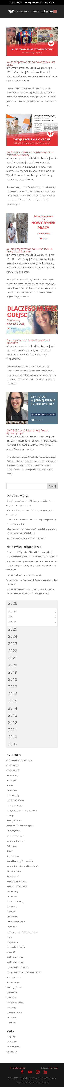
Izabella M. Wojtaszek (36, 67)
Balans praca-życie (28, 350)
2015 (12, 700)
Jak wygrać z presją (41, 593)
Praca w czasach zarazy (15, 901)
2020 (12, 665)
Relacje (9, 937)
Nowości (44, 72)
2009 (12, 744)
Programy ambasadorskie (15, 922)
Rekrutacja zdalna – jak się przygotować (21, 932)
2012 (12, 722)
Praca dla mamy (12, 891)
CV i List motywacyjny (14, 805)
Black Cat (9, 575)
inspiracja (49, 259)
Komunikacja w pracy (14, 836)
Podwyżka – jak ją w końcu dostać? (28, 575)
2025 (12, 629)
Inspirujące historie (13, 821)
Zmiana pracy (22, 80)
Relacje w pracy (12, 942)
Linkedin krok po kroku (15, 841)
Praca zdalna (11, 906)
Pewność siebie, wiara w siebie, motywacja (22, 866)
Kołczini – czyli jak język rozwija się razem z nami (25, 538)
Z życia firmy (11, 1007)
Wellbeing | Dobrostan (15, 987)
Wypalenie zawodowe (18, 175)
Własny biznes (11, 992)
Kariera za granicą (13, 831)
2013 (12, 715)
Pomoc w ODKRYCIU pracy (16, 881)
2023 (12, 643)
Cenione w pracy (12, 795)
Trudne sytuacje (45, 170)
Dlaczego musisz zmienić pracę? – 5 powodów (28, 341)
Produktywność (12, 917)
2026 (12, 603)
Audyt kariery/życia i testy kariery (19, 760)
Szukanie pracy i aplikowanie (17, 967)
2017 (12, 686)
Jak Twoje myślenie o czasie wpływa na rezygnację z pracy (30, 153)
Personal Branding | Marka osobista (19, 861)
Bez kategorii (11, 780)
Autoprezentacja (12, 765)
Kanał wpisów (11, 1042)
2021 (12, 657)
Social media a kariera (14, 957)
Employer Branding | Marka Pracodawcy (21, 810)
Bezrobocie (24, 440)
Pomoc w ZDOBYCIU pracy (16, 886)
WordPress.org (11, 1052)
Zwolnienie (28, 179)
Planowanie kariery (16, 76)
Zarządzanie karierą (41, 175)
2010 (12, 736)
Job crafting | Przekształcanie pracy (19, 826)
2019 (12, 672)
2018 (12, 679)
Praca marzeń (35, 76)
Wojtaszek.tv (13, 358)
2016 (12, 693)
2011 (12, 729)
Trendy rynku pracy (26, 170)
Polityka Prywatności (17, 1068)
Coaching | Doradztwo (26, 72)
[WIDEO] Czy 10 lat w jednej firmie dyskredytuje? (27, 432)
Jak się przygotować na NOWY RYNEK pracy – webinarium (29, 250)
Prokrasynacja (11, 927)
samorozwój (10, 952)
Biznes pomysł (11, 790)
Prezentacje (10, 911)
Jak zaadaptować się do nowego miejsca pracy (30, 63)
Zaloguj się (10, 1036)
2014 (12, 708)
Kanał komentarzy (13, 1047)
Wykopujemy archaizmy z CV (45, 556)
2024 (12, 636)
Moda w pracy (11, 846)
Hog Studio (53, 1068)
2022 (12, 650)
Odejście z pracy (15, 166)
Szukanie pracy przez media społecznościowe (23, 972)
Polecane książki (12, 876)
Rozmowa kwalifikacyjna (15, 947)
